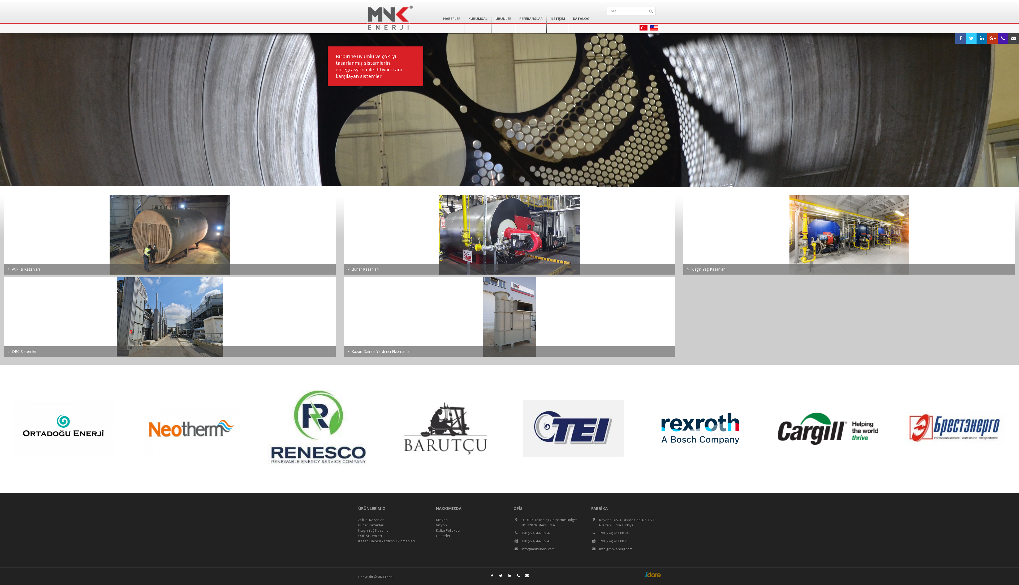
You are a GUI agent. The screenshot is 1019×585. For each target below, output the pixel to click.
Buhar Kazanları (371, 525)
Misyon (442, 519)
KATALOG (581, 18)
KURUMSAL (477, 18)
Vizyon (441, 525)
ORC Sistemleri (370, 535)
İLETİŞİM (558, 18)
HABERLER (451, 18)
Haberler (443, 535)
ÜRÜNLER (503, 18)
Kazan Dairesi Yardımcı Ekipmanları (386, 541)
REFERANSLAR (531, 18)
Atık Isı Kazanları (371, 519)
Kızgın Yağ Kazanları (374, 530)
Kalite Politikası (448, 530)
